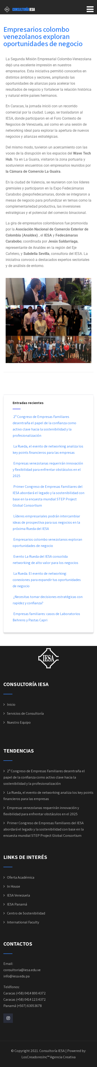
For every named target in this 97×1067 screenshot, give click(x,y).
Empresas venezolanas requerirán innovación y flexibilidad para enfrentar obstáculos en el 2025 (48, 469)
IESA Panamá (17, 904)
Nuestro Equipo (19, 722)
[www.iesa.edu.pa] (48, 667)
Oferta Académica (20, 877)
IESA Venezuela (18, 895)
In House (13, 886)
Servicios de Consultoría (25, 713)
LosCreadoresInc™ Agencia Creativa (48, 1057)
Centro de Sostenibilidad (26, 913)
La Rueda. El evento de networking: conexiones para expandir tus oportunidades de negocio (47, 579)
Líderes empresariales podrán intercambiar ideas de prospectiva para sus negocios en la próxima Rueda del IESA (46, 522)
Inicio (11, 704)
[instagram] (8, 1018)
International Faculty (23, 922)
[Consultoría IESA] (19, 9)
